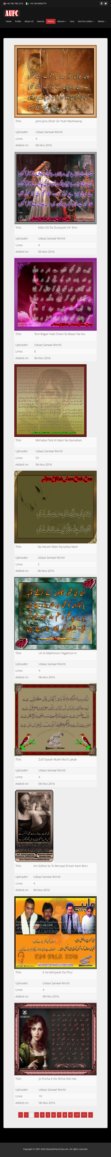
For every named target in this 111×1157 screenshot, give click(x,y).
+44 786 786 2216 (14, 3)
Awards (40, 21)
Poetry (51, 21)
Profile (18, 21)
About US (29, 21)
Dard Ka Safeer (85, 21)
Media (101, 21)
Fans (72, 21)
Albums (61, 21)
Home (9, 21)
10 (76, 1115)
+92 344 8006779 (37, 3)
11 (84, 1115)
